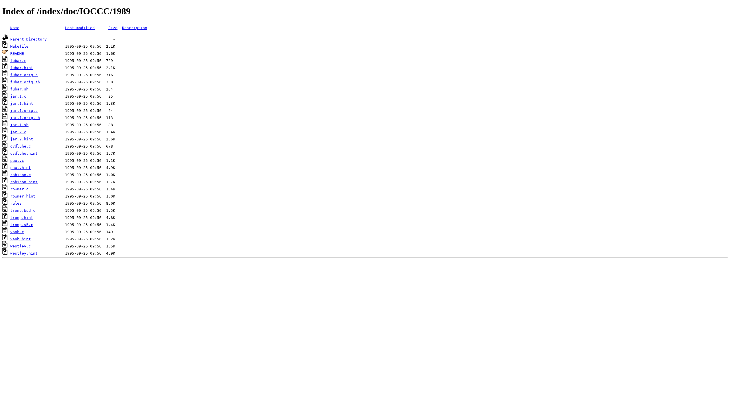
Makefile (19, 46)
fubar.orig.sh (25, 82)
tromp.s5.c (21, 225)
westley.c (20, 246)
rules (16, 203)
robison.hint (24, 182)
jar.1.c (18, 96)
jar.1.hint (21, 103)
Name (14, 28)
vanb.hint (20, 239)
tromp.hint (21, 217)
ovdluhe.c (20, 146)
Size (112, 28)
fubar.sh (19, 89)
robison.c (20, 175)
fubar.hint (21, 68)
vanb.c (17, 232)
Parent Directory (28, 39)
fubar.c (18, 61)
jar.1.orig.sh (25, 118)
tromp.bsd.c (22, 210)
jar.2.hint (21, 139)
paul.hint (20, 168)
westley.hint (24, 253)
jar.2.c (18, 132)
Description (134, 28)
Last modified (80, 28)
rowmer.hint (22, 196)
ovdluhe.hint (24, 153)
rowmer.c (19, 189)
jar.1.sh (19, 125)
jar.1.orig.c (24, 110)
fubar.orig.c (24, 75)
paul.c (17, 160)
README (17, 53)
